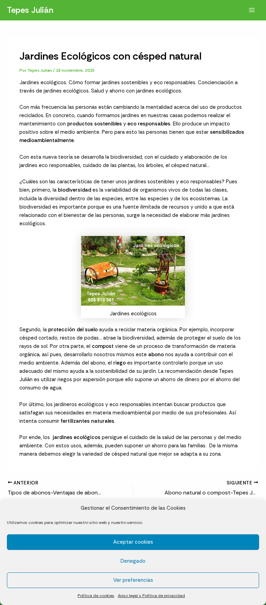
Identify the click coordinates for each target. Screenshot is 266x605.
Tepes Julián (30, 10)
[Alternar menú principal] (252, 10)
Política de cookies (96, 595)
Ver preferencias (133, 580)
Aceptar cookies (133, 541)
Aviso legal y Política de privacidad (151, 595)
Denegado (133, 561)
